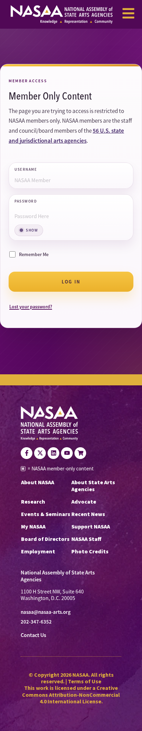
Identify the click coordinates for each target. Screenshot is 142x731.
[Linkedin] (53, 453)
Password (25, 201)
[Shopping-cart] (80, 453)
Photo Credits (90, 551)
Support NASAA (90, 526)
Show (32, 230)
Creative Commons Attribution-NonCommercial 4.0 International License (71, 694)
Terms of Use (84, 681)
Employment (38, 551)
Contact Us (33, 635)
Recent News (88, 513)
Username (25, 170)
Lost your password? (30, 306)
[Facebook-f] (26, 453)
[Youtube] (67, 453)
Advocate (83, 501)
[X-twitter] (40, 453)
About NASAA (37, 482)
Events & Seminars (45, 513)
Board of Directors (45, 538)
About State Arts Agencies (93, 486)
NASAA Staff (86, 538)
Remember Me (34, 254)
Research (33, 501)
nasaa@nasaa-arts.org (46, 612)
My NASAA (33, 526)
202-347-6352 (36, 621)
